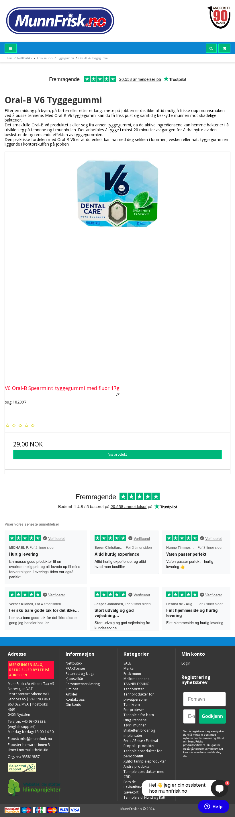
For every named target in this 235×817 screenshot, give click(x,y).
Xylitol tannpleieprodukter (145, 761)
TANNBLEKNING (136, 683)
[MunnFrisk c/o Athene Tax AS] (60, 20)
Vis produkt (117, 454)
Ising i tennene (135, 720)
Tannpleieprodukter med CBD (144, 774)
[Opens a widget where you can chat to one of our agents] (213, 807)
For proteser (134, 709)
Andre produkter (137, 766)
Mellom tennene (137, 678)
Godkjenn (212, 716)
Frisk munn (132, 673)
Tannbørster (134, 689)
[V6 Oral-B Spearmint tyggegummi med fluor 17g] (117, 264)
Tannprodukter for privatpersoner (139, 697)
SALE (127, 663)
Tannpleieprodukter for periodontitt (143, 754)
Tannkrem (132, 704)
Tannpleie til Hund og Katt (144, 797)
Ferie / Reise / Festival (141, 740)
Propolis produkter (139, 745)
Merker (129, 668)
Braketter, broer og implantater (139, 733)
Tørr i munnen (135, 725)
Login (185, 663)
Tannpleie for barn (139, 714)
